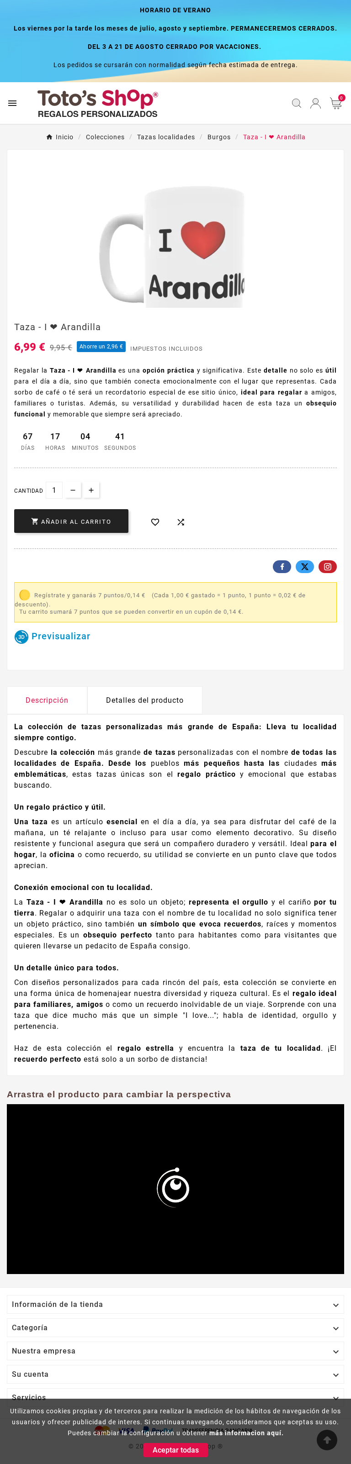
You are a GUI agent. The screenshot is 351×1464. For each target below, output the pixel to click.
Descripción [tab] (47, 700)
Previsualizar (59, 636)
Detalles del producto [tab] (145, 700)
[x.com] (305, 566)
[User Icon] (315, 103)
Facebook (282, 566)
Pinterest (328, 566)
